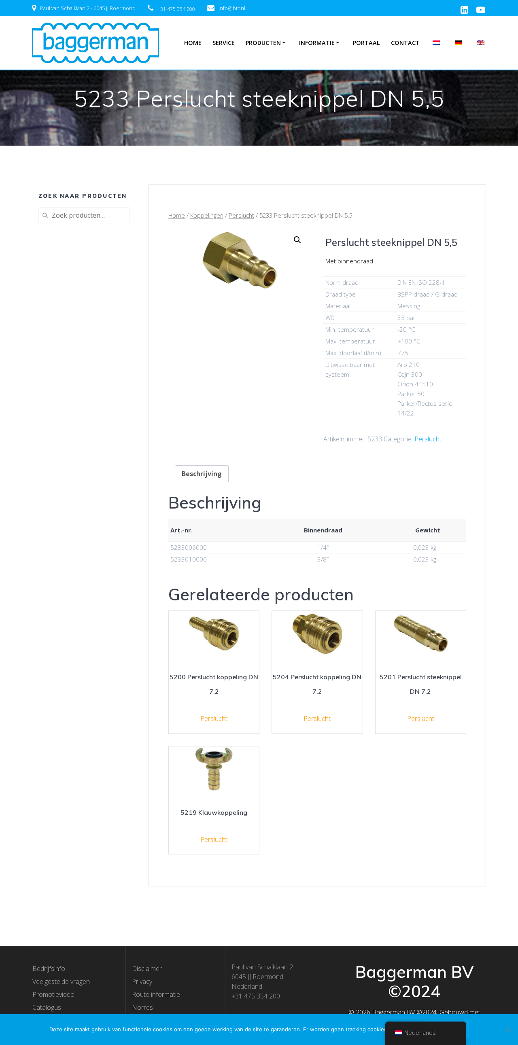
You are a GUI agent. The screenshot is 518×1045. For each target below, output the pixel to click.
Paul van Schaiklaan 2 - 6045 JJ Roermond (88, 8)
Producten (263, 43)
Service (223, 43)
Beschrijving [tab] (202, 473)
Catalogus (46, 1007)
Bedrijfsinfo (48, 968)
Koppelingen (206, 215)
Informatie (317, 43)
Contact (405, 43)
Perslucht (241, 215)
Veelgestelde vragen (61, 981)
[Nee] (508, 1030)
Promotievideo (53, 994)
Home (193, 43)
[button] (297, 240)
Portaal (366, 43)
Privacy (142, 981)
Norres (142, 1007)
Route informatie (156, 994)
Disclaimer (147, 968)
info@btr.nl (232, 8)
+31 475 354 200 (176, 9)
